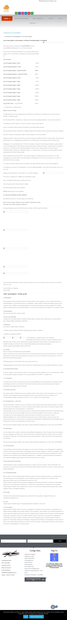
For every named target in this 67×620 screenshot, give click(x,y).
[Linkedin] (25, 13)
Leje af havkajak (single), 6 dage (11, 96)
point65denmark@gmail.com (9, 572)
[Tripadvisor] (16, 13)
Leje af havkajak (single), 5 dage (11, 92)
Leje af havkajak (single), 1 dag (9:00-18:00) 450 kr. (21, 70)
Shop (6, 18)
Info (60, 18)
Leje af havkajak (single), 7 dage (11, 99)
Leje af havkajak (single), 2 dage (11, 81)
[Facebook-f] (19, 13)
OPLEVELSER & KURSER (21, 18)
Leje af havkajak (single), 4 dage (11, 89)
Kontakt (32, 23)
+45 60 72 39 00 (10, 575)
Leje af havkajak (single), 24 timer (12, 77)
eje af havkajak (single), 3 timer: (12, 63)
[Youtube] (29, 13)
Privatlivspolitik (36, 616)
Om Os (50, 18)
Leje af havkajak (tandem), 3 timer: (12, 66)
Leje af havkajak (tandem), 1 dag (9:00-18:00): (15, 74)
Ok (26, 616)
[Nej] (65, 615)
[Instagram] (22, 13)
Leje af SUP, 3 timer (8, 103)
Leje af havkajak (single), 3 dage (11, 85)
